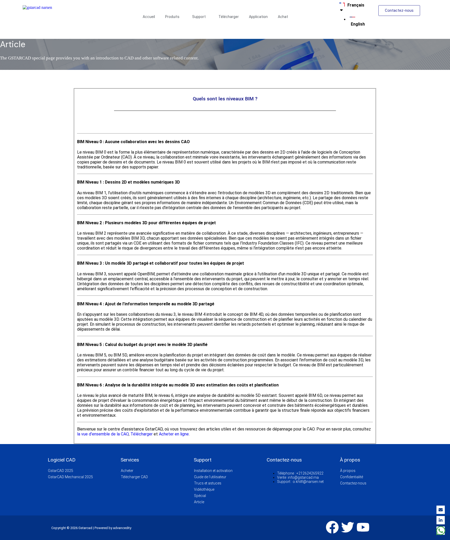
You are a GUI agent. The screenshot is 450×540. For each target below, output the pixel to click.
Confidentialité (351, 477)
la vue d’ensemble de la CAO (103, 434)
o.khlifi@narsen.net (308, 482)
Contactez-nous (353, 483)
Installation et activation (213, 471)
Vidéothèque (204, 489)
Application (258, 17)
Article (199, 502)
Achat (283, 17)
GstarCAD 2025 (60, 471)
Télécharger (228, 17)
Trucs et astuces (207, 483)
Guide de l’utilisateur (210, 477)
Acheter (127, 471)
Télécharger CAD (134, 477)
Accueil (149, 17)
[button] (173, 17)
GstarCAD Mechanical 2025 (70, 477)
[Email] (440, 510)
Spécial (200, 496)
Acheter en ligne (174, 434)
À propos (347, 471)
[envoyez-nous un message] (440, 530)
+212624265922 (309, 473)
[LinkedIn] (440, 520)
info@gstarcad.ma (303, 477)
